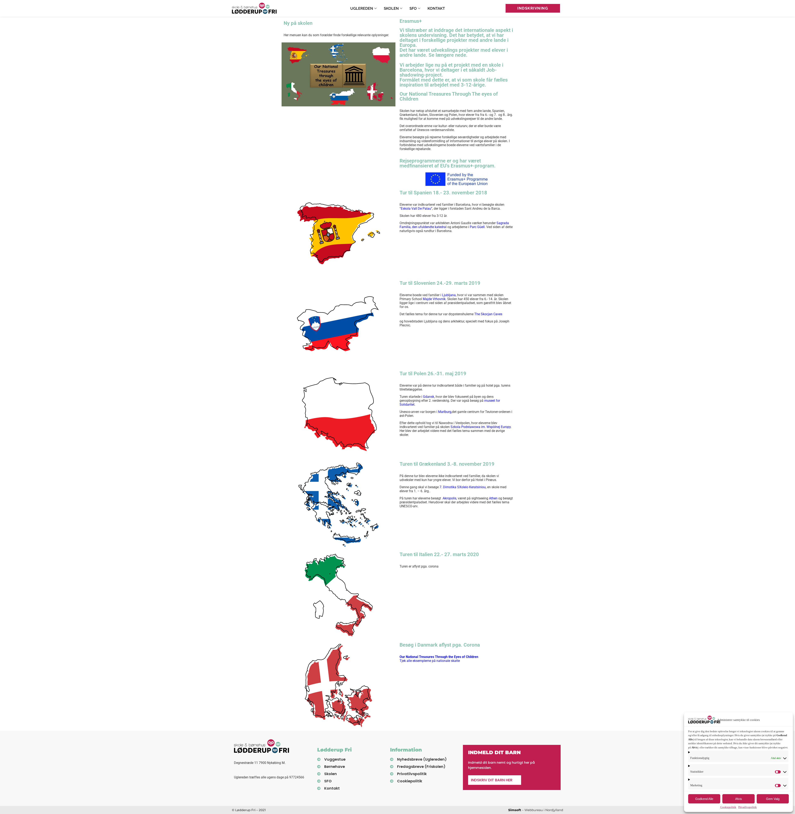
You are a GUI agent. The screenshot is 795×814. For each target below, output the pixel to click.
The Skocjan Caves (488, 314)
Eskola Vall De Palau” (416, 208)
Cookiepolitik (728, 807)
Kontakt (436, 8)
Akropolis (449, 498)
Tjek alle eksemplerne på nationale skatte (439, 659)
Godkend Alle (704, 799)
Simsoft (514, 810)
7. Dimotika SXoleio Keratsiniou (463, 487)
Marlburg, (445, 412)
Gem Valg (772, 799)
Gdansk (428, 397)
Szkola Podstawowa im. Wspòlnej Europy (480, 427)
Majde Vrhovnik (434, 299)
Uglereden (361, 8)
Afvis (738, 799)
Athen (493, 498)
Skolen (391, 8)
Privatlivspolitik (747, 807)
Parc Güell (477, 227)
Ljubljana (449, 295)
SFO (413, 8)
